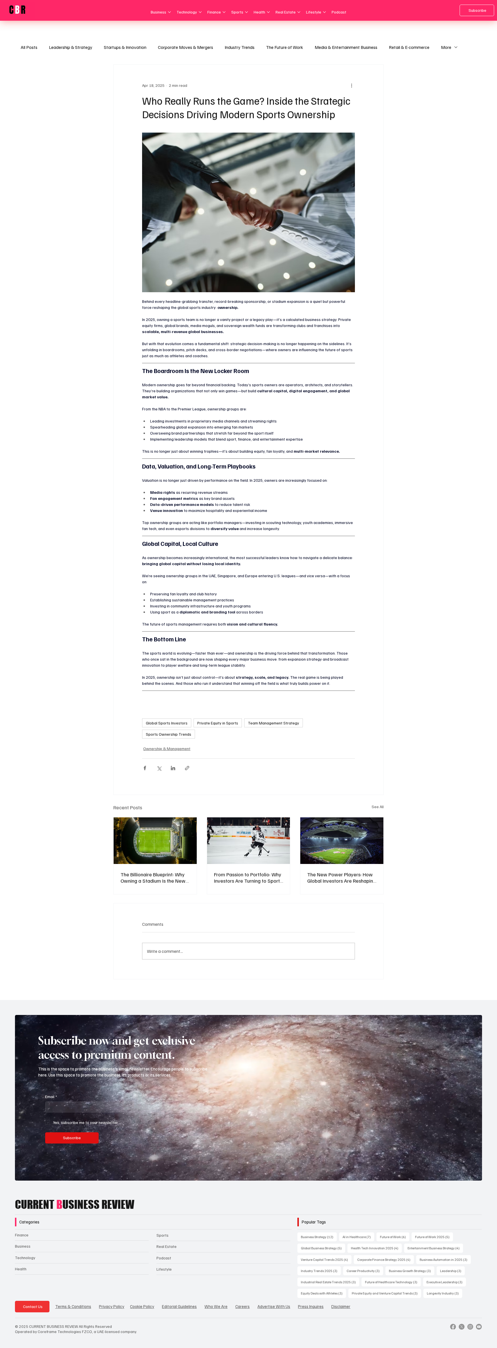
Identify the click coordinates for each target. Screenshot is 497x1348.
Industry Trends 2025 (321, 1270)
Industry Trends (240, 47)
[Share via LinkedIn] (173, 768)
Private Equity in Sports (217, 722)
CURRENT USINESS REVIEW (74, 1204)
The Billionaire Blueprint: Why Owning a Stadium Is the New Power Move (153, 877)
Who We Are (216, 1306)
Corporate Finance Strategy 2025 (385, 1259)
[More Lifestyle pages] (324, 12)
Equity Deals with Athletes (323, 1293)
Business (22, 1246)
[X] (461, 1327)
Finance (21, 1234)
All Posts (29, 47)
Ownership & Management (166, 748)
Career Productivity (365, 1270)
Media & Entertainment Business (346, 47)
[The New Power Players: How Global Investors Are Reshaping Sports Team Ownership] (341, 840)
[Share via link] (187, 768)
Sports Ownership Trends (168, 734)
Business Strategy (319, 1236)
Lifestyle (164, 1269)
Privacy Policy (111, 1306)
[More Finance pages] (224, 12)
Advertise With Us (273, 1306)
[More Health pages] (268, 12)
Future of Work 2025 (434, 1236)
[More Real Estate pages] (298, 12)
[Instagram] (470, 1327)
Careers (242, 1306)
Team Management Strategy (273, 722)
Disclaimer (340, 1306)
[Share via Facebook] (145, 768)
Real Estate (166, 1246)
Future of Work (394, 1236)
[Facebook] (453, 1327)
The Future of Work (284, 47)
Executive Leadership (446, 1282)
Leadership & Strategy (70, 47)
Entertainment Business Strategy (435, 1248)
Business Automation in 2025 (445, 1259)
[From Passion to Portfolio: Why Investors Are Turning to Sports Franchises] (248, 840)
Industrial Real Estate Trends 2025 (330, 1282)
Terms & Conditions (73, 1306)
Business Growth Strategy (411, 1270)
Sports (162, 1235)
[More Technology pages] (200, 12)
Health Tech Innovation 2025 (376, 1248)
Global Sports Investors (167, 722)
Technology (25, 1257)
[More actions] (351, 85)
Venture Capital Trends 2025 (326, 1259)
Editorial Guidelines (179, 1306)
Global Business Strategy (323, 1248)
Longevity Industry (444, 1293)
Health (20, 1268)
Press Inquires (311, 1306)
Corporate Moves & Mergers (185, 47)
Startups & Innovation (125, 47)
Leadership (452, 1270)
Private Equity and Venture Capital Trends (386, 1293)
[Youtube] (479, 1327)
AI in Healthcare (358, 1236)
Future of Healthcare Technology (393, 1282)
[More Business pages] (169, 12)
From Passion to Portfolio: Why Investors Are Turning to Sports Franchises (248, 877)
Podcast (163, 1257)
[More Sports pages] (246, 12)
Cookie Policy (142, 1306)
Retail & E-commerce (409, 47)
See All (378, 806)
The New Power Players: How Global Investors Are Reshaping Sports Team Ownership (341, 877)
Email (51, 1096)
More (446, 47)
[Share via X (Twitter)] (159, 768)
